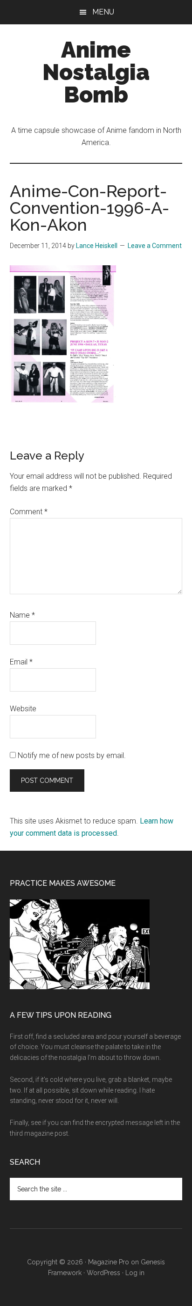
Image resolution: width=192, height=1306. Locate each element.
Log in (134, 1273)
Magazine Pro (108, 1262)
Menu (103, 11)
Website (23, 708)
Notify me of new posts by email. (72, 755)
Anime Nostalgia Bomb (96, 72)
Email (21, 661)
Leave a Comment (155, 245)
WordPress (103, 1273)
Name (22, 615)
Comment (29, 511)
